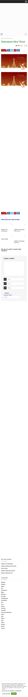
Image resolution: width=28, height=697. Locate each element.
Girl (2, 616)
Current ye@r (8, 295)
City (2, 602)
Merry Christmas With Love (19, 230)
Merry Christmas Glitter (19, 241)
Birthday (3, 594)
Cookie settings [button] (6, 693)
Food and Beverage (6, 612)
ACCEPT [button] (14, 693)
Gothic (3, 618)
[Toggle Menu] (26, 1)
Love (2, 620)
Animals (3, 584)
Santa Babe (4, 239)
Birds (2, 592)
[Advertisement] (14, 18)
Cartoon (3, 596)
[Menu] (2, 34)
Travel (3, 628)
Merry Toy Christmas (4, 230)
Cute (2, 604)
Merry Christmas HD (7, 573)
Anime (2, 586)
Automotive (4, 590)
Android (3, 582)
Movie (2, 622)
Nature (3, 624)
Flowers (3, 610)
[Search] (25, 34)
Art (2, 588)
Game (2, 614)
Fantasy (3, 608)
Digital (3, 606)
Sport (2, 626)
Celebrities (4, 600)
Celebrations (4, 598)
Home (2, 38)
